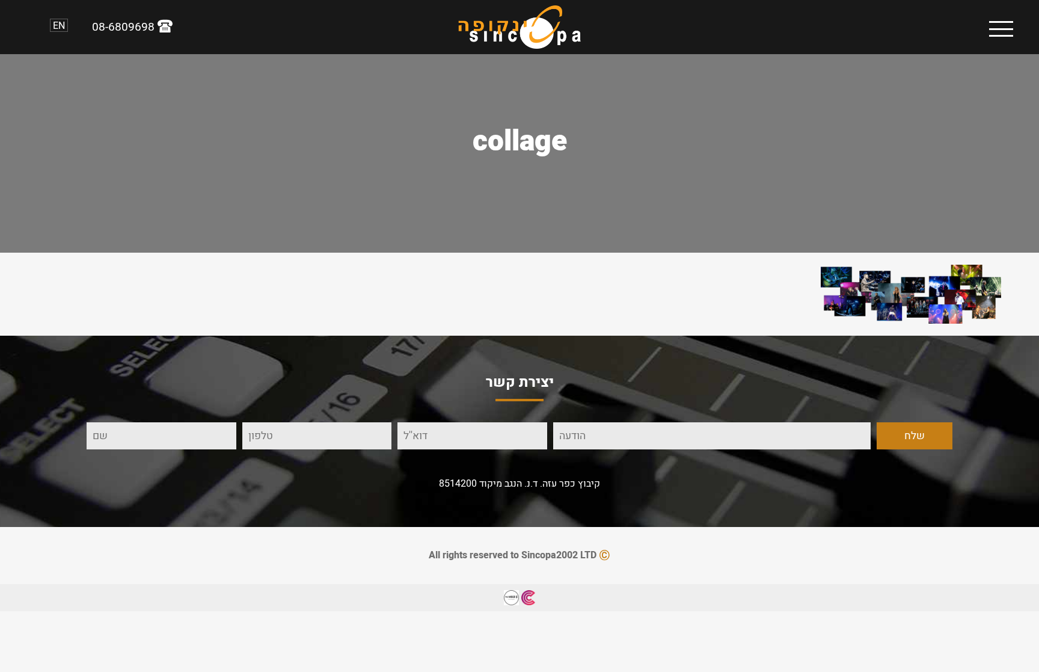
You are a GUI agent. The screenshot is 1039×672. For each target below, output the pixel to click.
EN (59, 25)
